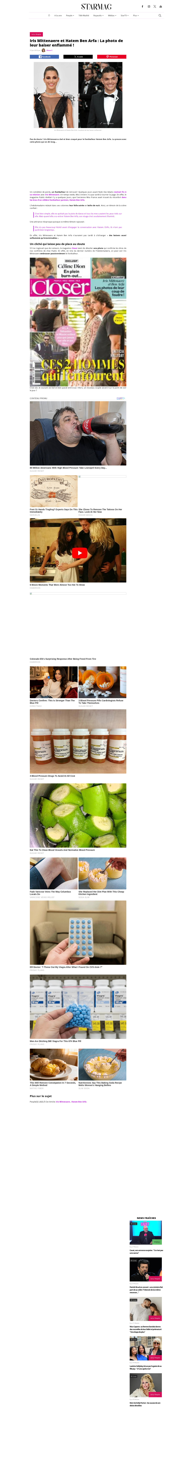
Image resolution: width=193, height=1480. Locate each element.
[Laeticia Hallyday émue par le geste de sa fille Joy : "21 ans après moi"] (146, 1348)
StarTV (124, 15)
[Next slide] (117, 98)
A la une (58, 15)
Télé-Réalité (84, 15)
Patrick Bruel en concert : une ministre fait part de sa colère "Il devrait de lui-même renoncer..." (146, 1290)
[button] (142, 8)
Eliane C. (50, 50)
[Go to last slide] (40, 98)
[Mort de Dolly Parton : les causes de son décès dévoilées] (146, 1385)
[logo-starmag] (96, 7)
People (69, 15)
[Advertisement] (96, 24)
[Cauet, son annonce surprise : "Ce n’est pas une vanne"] (146, 1233)
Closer (74, 248)
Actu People (155, 1279)
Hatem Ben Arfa (76, 200)
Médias (111, 15)
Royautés (97, 15)
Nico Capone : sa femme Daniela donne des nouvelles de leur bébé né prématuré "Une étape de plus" (145, 1329)
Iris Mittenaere (52, 194)
